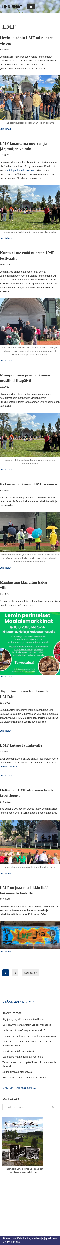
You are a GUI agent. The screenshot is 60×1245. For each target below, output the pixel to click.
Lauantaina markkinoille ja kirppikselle (22, 1056)
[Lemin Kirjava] (12, 6)
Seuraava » (30, 972)
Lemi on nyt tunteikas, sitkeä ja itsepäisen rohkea (29, 1036)
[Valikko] (31, 6)
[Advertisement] (27, 1200)
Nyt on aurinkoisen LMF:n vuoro (28, 484)
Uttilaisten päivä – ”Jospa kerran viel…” (24, 1030)
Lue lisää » (6, 128)
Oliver (3, 766)
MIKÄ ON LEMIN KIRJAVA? (18, 1001)
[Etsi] (54, 1107)
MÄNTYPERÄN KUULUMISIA (19, 1088)
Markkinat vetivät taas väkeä (18, 1051)
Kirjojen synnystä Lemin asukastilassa (23, 1019)
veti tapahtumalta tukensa (20, 170)
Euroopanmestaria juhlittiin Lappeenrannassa (27, 1024)
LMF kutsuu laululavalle (21, 745)
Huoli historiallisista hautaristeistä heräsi (24, 1077)
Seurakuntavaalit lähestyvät (17, 1071)
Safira (13, 766)
